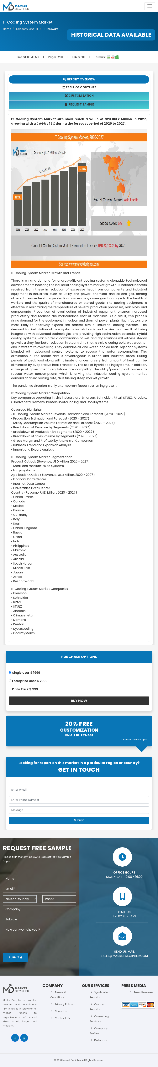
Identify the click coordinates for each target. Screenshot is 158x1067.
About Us (61, 1011)
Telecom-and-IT (27, 29)
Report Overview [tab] (79, 79)
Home (7, 29)
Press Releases (143, 992)
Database (100, 1040)
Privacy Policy (64, 1004)
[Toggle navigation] (149, 6)
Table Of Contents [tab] (79, 87)
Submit (14, 957)
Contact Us (62, 1018)
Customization (79, 96)
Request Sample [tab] (79, 104)
